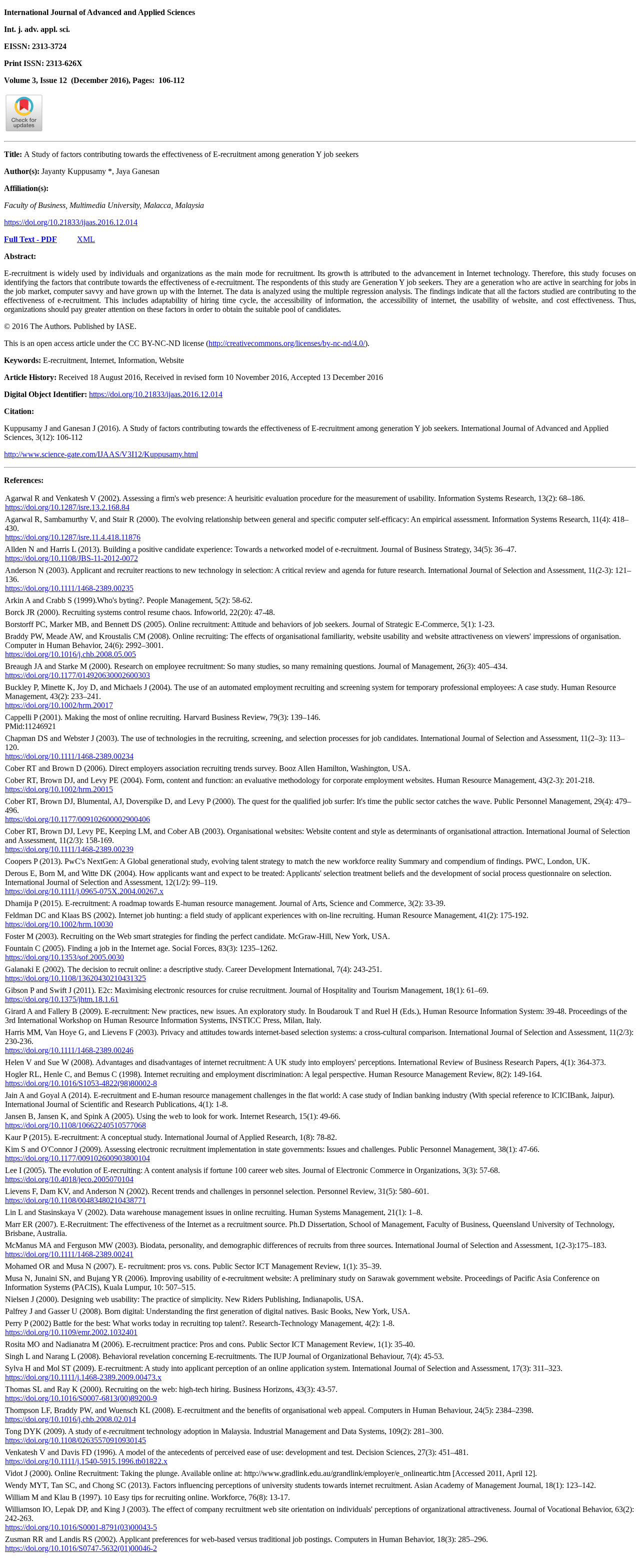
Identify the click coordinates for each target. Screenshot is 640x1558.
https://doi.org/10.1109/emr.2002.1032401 (71, 1332)
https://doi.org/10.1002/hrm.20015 (59, 789)
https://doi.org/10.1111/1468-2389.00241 (69, 1254)
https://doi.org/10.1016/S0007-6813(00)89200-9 (81, 1398)
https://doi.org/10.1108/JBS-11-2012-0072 (71, 558)
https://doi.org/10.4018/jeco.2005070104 (69, 1179)
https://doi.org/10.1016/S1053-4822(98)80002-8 (81, 1083)
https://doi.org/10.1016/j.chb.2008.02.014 (70, 1419)
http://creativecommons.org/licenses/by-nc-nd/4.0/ (286, 343)
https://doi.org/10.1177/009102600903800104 (77, 1158)
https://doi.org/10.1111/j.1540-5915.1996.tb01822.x (86, 1461)
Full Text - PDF (30, 239)
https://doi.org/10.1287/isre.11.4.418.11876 (72, 537)
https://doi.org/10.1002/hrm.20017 (59, 705)
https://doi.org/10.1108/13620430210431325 (75, 978)
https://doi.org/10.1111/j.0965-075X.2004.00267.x (84, 891)
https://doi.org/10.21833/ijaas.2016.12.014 (71, 222)
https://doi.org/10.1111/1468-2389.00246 (69, 1050)
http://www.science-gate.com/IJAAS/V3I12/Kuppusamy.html (101, 454)
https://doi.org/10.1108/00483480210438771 (75, 1200)
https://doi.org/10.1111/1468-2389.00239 (69, 849)
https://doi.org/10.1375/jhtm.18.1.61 (61, 999)
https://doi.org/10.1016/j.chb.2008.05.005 (70, 654)
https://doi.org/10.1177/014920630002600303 (77, 675)
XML (86, 239)
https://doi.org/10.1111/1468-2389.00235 (69, 588)
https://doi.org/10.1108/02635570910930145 (75, 1440)
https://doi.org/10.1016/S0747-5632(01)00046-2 (81, 1548)
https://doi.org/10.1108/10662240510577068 (75, 1125)
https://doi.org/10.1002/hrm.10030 (59, 924)
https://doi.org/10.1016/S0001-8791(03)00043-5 (81, 1527)
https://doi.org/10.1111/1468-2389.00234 (69, 756)
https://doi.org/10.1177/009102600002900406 (77, 819)
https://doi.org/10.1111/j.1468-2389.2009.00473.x (83, 1377)
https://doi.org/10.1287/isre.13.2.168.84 (67, 507)
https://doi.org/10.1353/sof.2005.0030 (64, 957)
